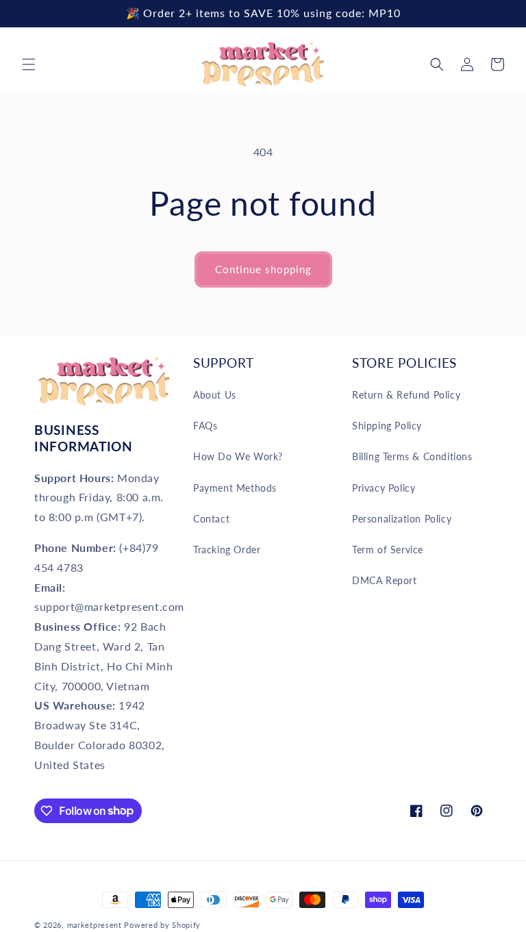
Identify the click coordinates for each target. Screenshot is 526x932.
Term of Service (387, 549)
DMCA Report (384, 580)
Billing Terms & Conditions (412, 456)
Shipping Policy (387, 425)
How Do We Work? (238, 456)
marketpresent (94, 924)
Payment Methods (235, 488)
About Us (214, 395)
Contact (211, 519)
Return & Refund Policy (406, 395)
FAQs (205, 425)
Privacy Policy (383, 488)
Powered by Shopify (162, 924)
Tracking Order (226, 549)
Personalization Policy (401, 519)
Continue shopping (263, 269)
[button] (29, 64)
